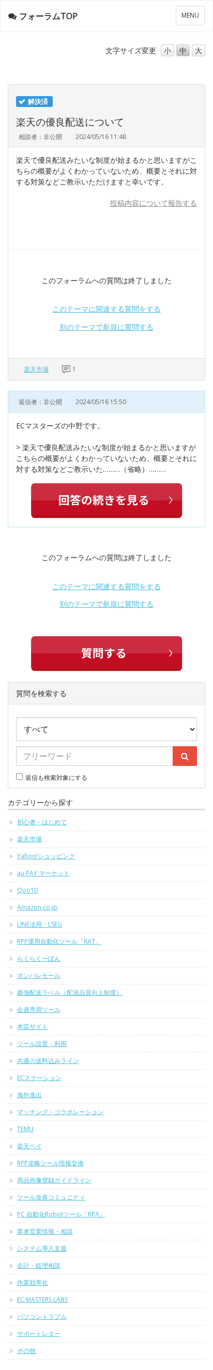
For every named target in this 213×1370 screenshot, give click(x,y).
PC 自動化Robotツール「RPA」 (61, 1214)
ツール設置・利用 (42, 1043)
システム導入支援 (42, 1248)
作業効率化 (32, 1282)
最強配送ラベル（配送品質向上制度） (70, 992)
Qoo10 (27, 890)
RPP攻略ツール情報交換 (50, 1163)
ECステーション (39, 1077)
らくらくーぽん (38, 958)
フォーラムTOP (48, 16)
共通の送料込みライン (48, 1060)
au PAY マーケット (43, 873)
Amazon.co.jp (37, 907)
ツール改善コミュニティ (51, 1197)
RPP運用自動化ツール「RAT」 (59, 941)
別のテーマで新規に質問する (106, 327)
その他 (26, 1350)
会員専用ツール (38, 1009)
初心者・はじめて (42, 822)
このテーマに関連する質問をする (106, 309)
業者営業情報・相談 (45, 1231)
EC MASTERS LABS (42, 1299)
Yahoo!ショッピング (46, 856)
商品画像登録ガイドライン (54, 1180)
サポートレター (38, 1333)
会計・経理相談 (38, 1265)
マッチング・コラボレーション (60, 1111)
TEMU (25, 1129)
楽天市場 (36, 369)
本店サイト (32, 1026)
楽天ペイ (29, 1146)
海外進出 (29, 1094)
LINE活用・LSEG (39, 924)
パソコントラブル (42, 1316)
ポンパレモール (38, 975)
